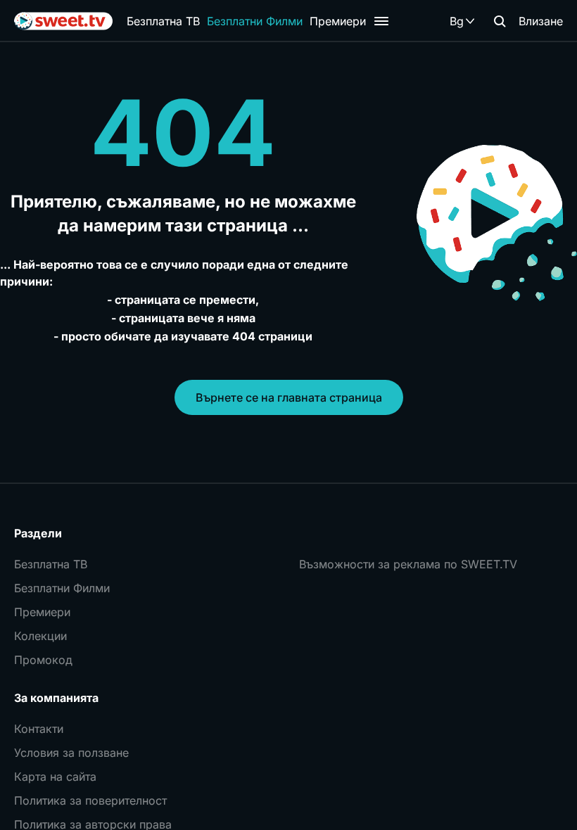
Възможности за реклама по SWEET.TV (408, 564)
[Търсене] (499, 21)
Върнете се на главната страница (289, 397)
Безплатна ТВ (163, 21)
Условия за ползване (71, 753)
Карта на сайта (55, 777)
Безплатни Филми (255, 21)
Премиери (338, 21)
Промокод (43, 660)
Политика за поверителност (90, 800)
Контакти (38, 729)
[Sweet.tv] (63, 21)
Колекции (40, 636)
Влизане (541, 21)
